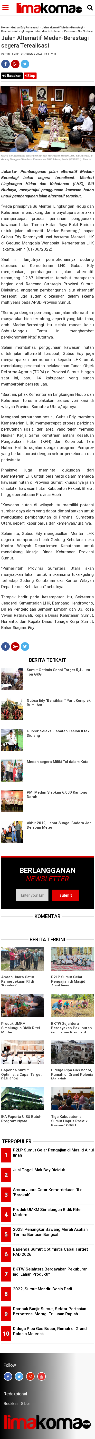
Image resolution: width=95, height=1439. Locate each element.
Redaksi (11, 1403)
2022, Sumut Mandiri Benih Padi (42, 1288)
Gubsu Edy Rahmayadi (25, 27)
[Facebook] (5, 64)
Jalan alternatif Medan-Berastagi (62, 27)
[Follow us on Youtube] (41, 1376)
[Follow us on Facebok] (8, 1376)
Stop (30, 75)
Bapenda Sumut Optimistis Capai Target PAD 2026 (21, 1074)
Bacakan (13, 75)
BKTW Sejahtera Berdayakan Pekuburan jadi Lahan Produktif (71, 1028)
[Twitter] (25, 64)
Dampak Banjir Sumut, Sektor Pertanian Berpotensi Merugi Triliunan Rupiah (49, 1311)
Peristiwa (70, 31)
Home (5, 27)
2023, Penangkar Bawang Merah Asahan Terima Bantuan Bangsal (50, 1232)
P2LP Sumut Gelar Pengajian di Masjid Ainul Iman (68, 981)
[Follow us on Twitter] (19, 1376)
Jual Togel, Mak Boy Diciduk (39, 1169)
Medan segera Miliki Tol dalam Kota (57, 762)
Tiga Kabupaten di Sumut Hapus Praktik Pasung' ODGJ (69, 1121)
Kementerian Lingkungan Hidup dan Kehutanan (31, 31)
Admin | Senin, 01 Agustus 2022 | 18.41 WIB (28, 53)
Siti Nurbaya (85, 31)
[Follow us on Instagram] (30, 1376)
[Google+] (15, 64)
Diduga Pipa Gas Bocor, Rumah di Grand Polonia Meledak (72, 1074)
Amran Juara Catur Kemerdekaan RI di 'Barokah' (17, 981)
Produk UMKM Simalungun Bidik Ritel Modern (20, 1028)
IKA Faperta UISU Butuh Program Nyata (21, 1118)
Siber (25, 1403)
